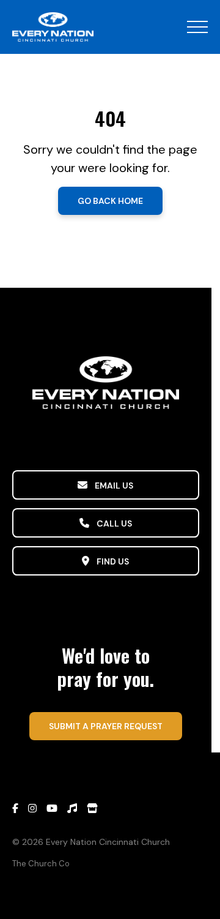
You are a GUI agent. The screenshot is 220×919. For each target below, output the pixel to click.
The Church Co (41, 863)
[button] (197, 27)
